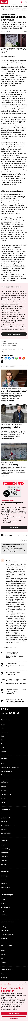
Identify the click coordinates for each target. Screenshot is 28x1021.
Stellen (3, 798)
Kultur (2, 736)
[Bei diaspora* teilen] (20, 358)
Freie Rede (4, 860)
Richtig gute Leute (6, 771)
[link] (3, 6)
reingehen (4, 864)
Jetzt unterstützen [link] (14, 334)
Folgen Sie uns (4, 713)
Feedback (4, 974)
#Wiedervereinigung (6, 345)
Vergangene (4, 911)
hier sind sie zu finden (9, 551)
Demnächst (4, 899)
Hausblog (4, 790)
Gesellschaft (4, 732)
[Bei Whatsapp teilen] (16, 358)
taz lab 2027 (4, 915)
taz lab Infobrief (5, 887)
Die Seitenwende (6, 794)
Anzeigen (3, 962)
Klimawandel (4, 775)
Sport (2, 740)
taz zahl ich (4, 821)
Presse (3, 802)
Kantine (3, 954)
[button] (26, 2)
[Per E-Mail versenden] (2, 358)
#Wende (14, 345)
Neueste (20, 535)
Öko (2, 728)
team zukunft (4, 876)
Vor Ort (3, 903)
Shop (2, 958)
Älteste (25, 535)
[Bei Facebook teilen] (13, 358)
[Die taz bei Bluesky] (14, 714)
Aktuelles (3, 786)
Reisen (3, 950)
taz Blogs (3, 927)
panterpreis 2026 (6, 833)
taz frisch (3, 880)
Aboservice (4, 977)
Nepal (2, 763)
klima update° (5, 852)
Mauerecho (4, 856)
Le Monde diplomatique (8, 934)
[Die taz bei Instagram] (18, 714)
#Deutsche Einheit (12, 343)
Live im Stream (5, 907)
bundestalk (4, 845)
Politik (3, 724)
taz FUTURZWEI (5, 930)
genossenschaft (5, 818)
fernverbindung (5, 849)
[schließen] (25, 983)
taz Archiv (4, 938)
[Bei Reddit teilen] (23, 358)
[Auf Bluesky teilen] (9, 358)
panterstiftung (5, 829)
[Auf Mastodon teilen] (6, 358)
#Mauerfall (3, 343)
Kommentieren (12, 349)
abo (2, 814)
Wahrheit (3, 751)
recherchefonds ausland (8, 825)
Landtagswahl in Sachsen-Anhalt (10, 767)
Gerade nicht (19, 984)
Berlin (2, 744)
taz (5, 709)
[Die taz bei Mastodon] (10, 714)
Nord (2, 747)
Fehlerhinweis (20, 349)
